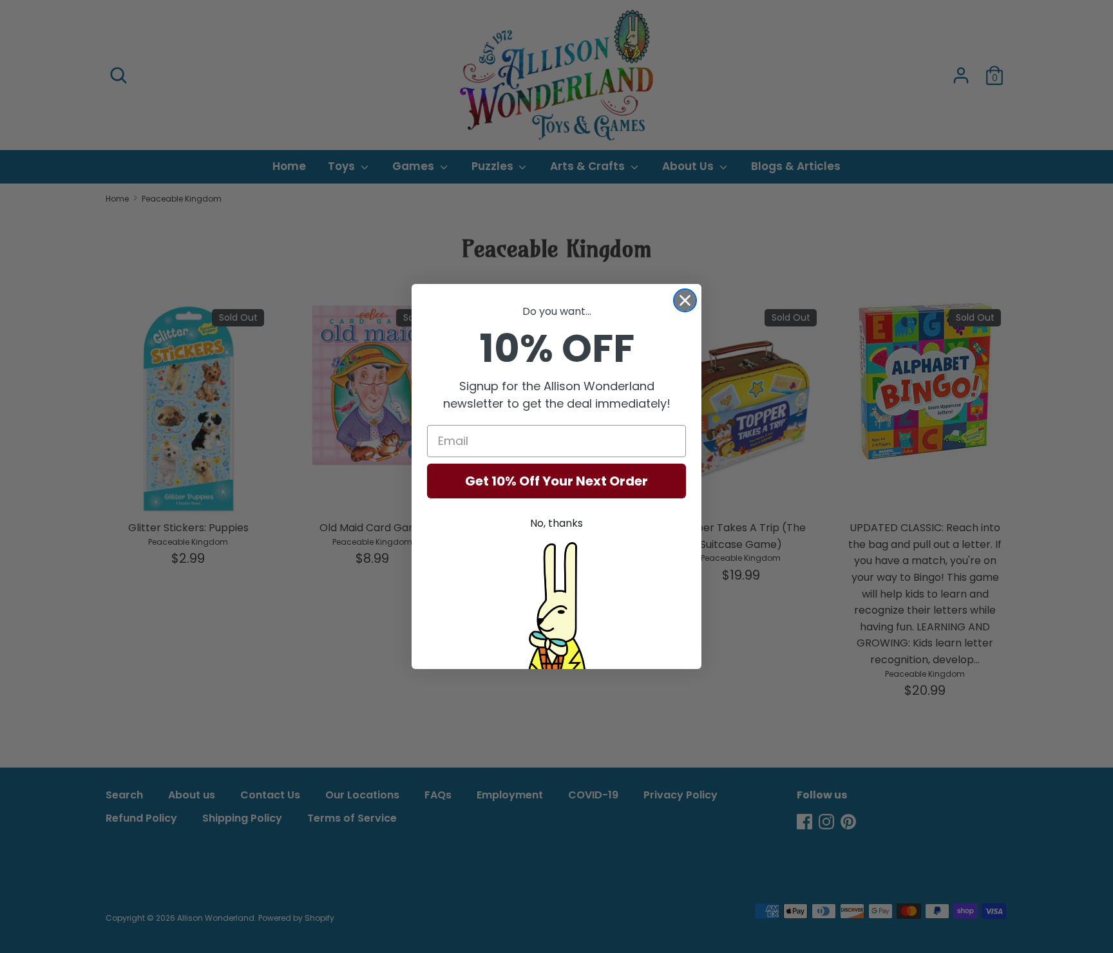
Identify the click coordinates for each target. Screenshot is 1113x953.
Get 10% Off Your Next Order (556, 481)
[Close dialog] (685, 300)
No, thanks (556, 523)
